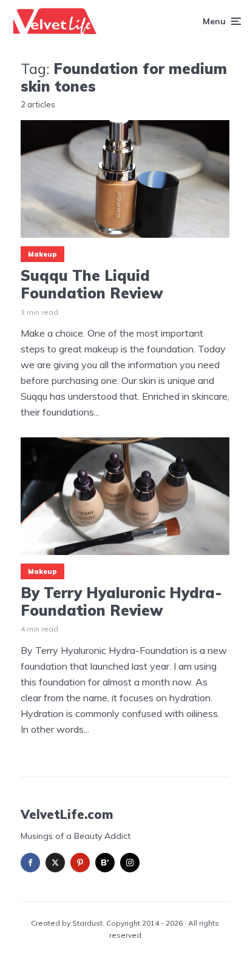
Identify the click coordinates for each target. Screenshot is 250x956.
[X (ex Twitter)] (55, 862)
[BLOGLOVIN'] (105, 862)
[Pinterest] (80, 862)
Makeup (42, 254)
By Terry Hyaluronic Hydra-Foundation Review (121, 601)
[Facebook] (30, 862)
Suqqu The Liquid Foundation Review (92, 284)
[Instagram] (130, 862)
